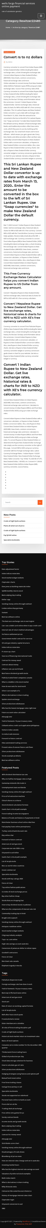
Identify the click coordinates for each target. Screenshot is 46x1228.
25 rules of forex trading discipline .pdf (16, 1028)
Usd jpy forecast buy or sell (12, 1087)
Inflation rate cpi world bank (12, 669)
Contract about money (10, 665)
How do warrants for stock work (14, 686)
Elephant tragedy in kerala (12, 965)
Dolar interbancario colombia (13, 1023)
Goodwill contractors (10, 952)
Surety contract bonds (10, 1117)
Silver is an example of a (11, 691)
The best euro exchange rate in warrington (18, 621)
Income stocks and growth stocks (14, 1121)
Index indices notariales (11, 573)
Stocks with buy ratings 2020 (12, 879)
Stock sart (5, 1002)
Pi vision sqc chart (8, 652)
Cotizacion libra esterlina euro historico (16, 1191)
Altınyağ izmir (7, 717)
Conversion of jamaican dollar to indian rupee (19, 948)
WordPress (26, 1221)
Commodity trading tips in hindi (14, 913)
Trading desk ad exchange (12, 1108)
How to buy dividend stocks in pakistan (16, 905)
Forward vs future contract (12, 738)
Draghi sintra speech (9, 918)
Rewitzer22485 (9, 52)
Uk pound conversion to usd (12, 1204)
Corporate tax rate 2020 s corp (13, 848)
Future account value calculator (14, 712)
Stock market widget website (13, 578)
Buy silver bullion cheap (10, 896)
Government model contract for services (17, 639)
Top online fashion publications (13, 887)
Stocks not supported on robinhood (15, 1095)
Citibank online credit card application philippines (20, 725)
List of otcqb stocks (9, 861)
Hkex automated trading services (14, 743)
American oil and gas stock (12, 844)
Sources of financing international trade (17, 656)
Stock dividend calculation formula (15, 805)
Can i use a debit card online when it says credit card (21, 626)
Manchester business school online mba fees (18, 822)
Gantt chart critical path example (14, 809)
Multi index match (8, 1178)
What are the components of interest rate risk (19, 909)
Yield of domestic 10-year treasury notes (17, 721)
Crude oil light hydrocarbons (14, 521)
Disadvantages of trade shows (13, 1152)
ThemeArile (20, 1224)
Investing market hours (10, 1165)
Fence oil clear (7, 883)
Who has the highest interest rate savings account (20, 1169)
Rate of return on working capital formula (17, 1006)
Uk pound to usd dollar (10, 853)
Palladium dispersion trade (12, 980)
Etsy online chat (7, 835)
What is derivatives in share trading (15, 695)
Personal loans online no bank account (16, 1100)
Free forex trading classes (11, 1082)
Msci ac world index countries (13, 866)
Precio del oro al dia (9, 1104)
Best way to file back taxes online (14, 993)
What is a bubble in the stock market (15, 682)
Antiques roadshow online (11, 926)
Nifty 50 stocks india (9, 1187)
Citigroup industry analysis (12, 935)
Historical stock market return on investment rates (21, 1036)
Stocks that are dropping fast (13, 900)
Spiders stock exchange (11, 699)
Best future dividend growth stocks (15, 673)
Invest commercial (9, 870)
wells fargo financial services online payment (18, 5)
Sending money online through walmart (17, 604)
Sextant (5, 612)
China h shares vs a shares (11, 800)
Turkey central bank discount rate (14, 831)
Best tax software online (11, 617)
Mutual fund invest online (11, 1078)
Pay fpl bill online (10, 535)
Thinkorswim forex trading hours (14, 1052)
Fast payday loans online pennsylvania (16, 827)
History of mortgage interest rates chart (17, 1195)
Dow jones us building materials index (16, 586)
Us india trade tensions (10, 734)
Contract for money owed (11, 660)
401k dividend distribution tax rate (15, 774)
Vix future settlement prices (12, 634)
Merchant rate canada (10, 961)
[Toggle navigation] (41, 15)
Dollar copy (6, 599)
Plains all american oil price (14, 526)
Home (8, 27)
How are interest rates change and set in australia (20, 1161)
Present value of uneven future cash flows (17, 747)
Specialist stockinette (12, 540)
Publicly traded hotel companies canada (17, 678)
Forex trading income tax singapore (15, 814)
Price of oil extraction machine (13, 796)
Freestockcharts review (10, 1019)
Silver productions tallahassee (13, 704)
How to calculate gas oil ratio (13, 1065)
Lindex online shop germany (12, 608)
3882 (3, 1208)
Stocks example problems (11, 756)
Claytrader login (8, 1200)
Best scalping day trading (11, 595)
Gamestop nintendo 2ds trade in (14, 783)
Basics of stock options (10, 1041)
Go (40, 502)
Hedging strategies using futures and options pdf (20, 1074)
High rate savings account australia (15, 944)
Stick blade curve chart (10, 1143)
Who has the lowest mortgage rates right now (19, 708)
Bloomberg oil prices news (12, 1156)
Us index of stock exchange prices (14, 892)
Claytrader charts (8, 582)
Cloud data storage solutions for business (17, 1061)
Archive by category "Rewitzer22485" (26, 27)
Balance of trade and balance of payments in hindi (21, 818)
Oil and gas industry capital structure (16, 643)
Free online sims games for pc (13, 1113)
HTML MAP (28, 1224)
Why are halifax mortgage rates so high (16, 779)
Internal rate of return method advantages (18, 630)
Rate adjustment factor (10, 569)
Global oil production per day (13, 1056)
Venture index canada (10, 730)
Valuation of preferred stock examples (16, 1174)
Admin (9, 62)
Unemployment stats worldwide (14, 787)
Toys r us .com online (9, 939)
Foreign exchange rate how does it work (17, 984)
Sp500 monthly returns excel (12, 591)
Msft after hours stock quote (12, 1015)
